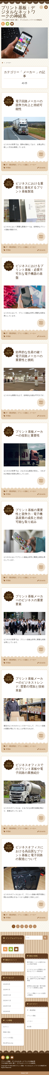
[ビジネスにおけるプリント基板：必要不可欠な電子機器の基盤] (24, 307)
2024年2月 (6, 984)
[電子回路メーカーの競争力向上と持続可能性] (24, 138)
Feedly (7, 24)
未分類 (29, 1026)
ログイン (6, 1027)
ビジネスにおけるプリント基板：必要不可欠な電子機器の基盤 (36, 978)
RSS (3, 24)
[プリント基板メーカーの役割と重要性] (24, 465)
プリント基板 (23, 164)
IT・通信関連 (11, 164)
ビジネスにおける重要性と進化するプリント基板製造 (36, 970)
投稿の (6, 1032)
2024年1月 (6, 989)
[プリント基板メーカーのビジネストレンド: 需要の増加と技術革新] (24, 720)
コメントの (8, 1037)
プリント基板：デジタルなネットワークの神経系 (18, 1061)
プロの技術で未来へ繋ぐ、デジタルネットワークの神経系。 (19, 1063)
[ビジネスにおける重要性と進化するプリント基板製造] (24, 221)
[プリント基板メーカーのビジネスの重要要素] (24, 633)
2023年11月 (7, 1000)
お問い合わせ (12, 24)
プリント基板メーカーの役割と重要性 (36, 994)
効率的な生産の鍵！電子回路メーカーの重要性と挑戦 (36, 987)
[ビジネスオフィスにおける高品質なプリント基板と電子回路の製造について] (24, 888)
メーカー (33, 164)
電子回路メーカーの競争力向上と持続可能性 (36, 963)
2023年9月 (6, 1011)
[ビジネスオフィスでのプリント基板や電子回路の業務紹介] (24, 802)
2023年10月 (7, 1006)
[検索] (41, 7)
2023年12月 (7, 995)
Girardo (42, 167)
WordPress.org (8, 1043)
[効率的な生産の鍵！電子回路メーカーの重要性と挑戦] (24, 389)
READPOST (41, 154)
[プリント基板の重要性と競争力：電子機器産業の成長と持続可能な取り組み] (24, 551)
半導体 (8, 167)
